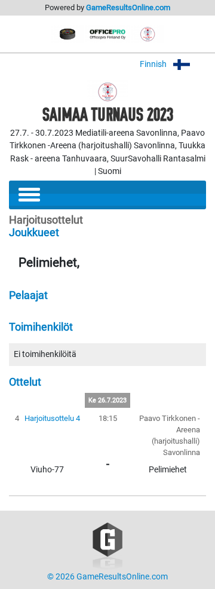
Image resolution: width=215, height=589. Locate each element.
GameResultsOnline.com (128, 7)
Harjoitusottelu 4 (52, 418)
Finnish (154, 64)
